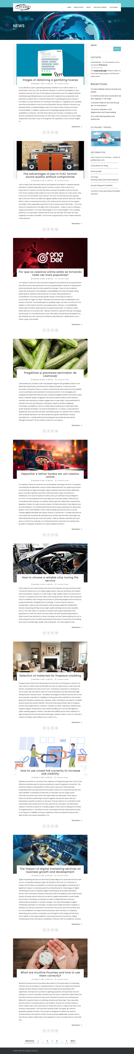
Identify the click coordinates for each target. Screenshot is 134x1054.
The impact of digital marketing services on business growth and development (50, 870)
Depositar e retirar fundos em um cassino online (50, 475)
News (89, 7)
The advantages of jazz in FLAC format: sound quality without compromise (50, 175)
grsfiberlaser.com (97, 160)
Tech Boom (114, 7)
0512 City (50, 84)
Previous (29, 1041)
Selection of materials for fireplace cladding (50, 675)
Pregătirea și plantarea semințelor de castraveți (50, 374)
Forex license (96, 62)
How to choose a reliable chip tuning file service (50, 579)
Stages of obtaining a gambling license (50, 80)
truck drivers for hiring (99, 166)
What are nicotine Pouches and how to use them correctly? (50, 974)
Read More (76, 127)
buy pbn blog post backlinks (102, 185)
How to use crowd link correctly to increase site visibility (50, 772)
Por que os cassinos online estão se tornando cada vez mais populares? (50, 273)
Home (69, 7)
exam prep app (100, 71)
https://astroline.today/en (108, 180)
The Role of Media (100, 7)
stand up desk (96, 171)
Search (94, 45)
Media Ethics (79, 7)
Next (73, 1041)
